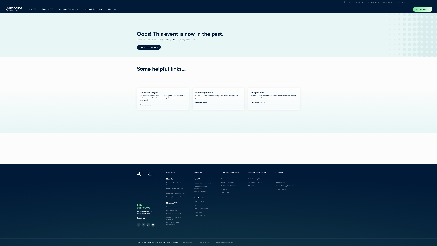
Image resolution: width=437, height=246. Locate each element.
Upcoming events (218, 98)
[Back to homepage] (13, 9)
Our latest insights (163, 98)
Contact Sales (421, 9)
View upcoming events (149, 47)
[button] (33, 9)
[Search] (399, 2)
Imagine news (274, 98)
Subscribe (141, 218)
